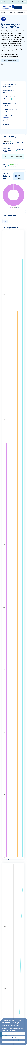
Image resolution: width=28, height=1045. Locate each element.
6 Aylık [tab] (18, 221)
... (7, 12)
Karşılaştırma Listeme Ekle (10, 60)
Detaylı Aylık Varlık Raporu (19, 176)
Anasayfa (3, 12)
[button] (1, 2)
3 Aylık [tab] (11, 221)
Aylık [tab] (6, 221)
